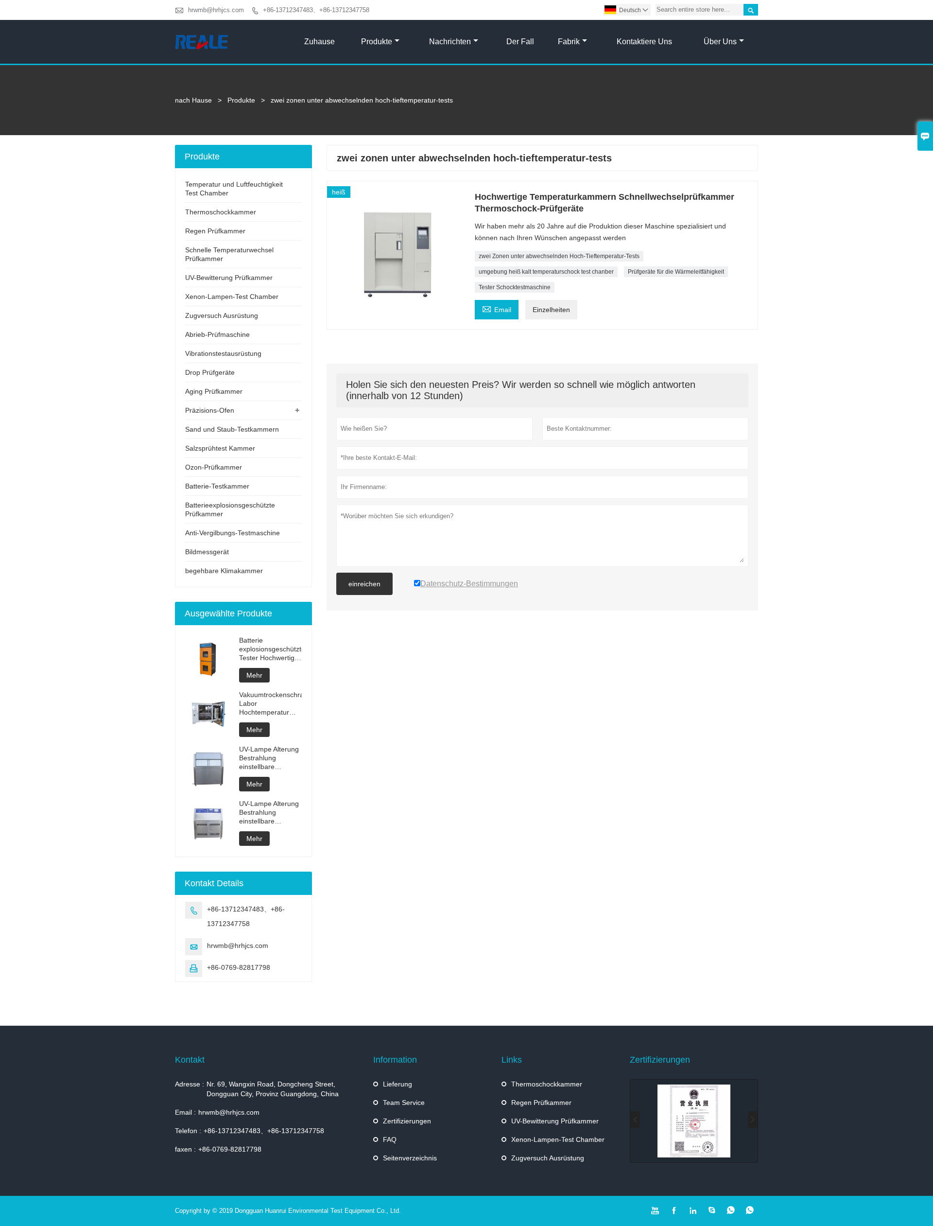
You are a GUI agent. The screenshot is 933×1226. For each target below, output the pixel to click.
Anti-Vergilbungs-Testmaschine (232, 533)
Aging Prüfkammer (213, 391)
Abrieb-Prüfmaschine (217, 334)
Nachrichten (450, 41)
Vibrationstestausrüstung (223, 353)
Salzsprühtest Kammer (220, 448)
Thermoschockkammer (220, 212)
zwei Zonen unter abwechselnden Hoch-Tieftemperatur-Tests (559, 256)
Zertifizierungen (407, 1121)
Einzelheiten (551, 310)
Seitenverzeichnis (410, 1158)
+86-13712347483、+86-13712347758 (316, 10)
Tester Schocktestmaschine (515, 287)
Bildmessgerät (207, 552)
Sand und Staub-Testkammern (232, 429)
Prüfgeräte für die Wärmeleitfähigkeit (676, 271)
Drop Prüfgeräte (210, 372)
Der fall (520, 41)
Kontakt (190, 1060)
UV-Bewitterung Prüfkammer (229, 277)
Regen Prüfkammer (215, 231)
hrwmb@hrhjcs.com (216, 10)
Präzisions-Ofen (209, 410)
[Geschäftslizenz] (694, 1121)
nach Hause (193, 100)
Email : (185, 1112)
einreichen (364, 584)
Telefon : (188, 1131)
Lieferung (397, 1084)
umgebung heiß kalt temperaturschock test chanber (546, 271)
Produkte (376, 41)
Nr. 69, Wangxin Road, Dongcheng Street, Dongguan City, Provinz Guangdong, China (273, 1089)
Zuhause (319, 41)
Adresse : (189, 1084)
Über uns (720, 41)
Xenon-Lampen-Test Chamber (231, 296)
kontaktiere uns (644, 41)
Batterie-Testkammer (217, 486)
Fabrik (569, 41)
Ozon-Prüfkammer (213, 467)
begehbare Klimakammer (224, 571)
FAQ (390, 1139)
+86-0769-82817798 (238, 967)
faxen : (185, 1149)
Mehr (254, 675)
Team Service (404, 1102)
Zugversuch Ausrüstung (221, 315)
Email (496, 308)
